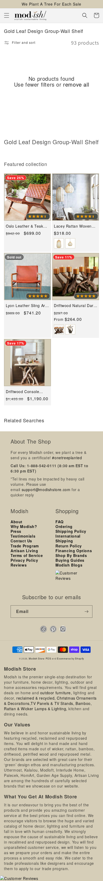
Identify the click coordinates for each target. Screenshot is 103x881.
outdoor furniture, (56, 692)
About (16, 521)
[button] (6, 15)
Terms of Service (27, 555)
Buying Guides (70, 560)
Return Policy (68, 545)
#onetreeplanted (67, 457)
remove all (76, 84)
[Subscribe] (86, 611)
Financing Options (73, 550)
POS (48, 658)
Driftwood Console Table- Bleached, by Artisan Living (24, 392)
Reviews (19, 565)
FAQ (59, 521)
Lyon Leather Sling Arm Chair (27, 306)
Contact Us (21, 540)
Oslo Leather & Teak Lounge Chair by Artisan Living (24, 226)
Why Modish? (24, 526)
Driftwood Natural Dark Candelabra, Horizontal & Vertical (75, 306)
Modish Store (36, 658)
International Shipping (68, 538)
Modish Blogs (68, 565)
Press (16, 531)
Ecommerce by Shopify (70, 658)
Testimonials (23, 536)
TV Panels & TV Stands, (52, 703)
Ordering (64, 526)
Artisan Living (24, 550)
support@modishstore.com (46, 489)
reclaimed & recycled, (36, 698)
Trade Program (25, 545)
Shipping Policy (70, 531)
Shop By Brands (71, 555)
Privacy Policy (24, 560)
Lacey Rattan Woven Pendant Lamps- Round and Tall (75, 226)
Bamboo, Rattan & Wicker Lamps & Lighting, (48, 706)
